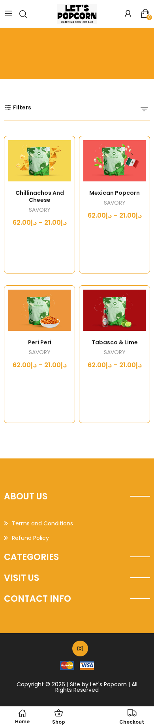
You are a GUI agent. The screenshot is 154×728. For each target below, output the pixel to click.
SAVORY (40, 210)
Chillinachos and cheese (39, 196)
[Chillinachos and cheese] (39, 160)
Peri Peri (39, 342)
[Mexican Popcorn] (114, 160)
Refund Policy (30, 538)
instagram (80, 648)
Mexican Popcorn (114, 193)
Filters (22, 107)
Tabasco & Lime (115, 342)
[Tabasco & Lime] (114, 310)
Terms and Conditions (42, 523)
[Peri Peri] (39, 310)
